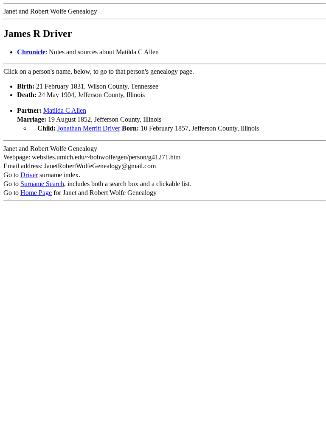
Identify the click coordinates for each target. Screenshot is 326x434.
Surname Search (42, 183)
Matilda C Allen (64, 110)
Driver (29, 174)
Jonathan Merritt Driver (88, 128)
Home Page (36, 192)
